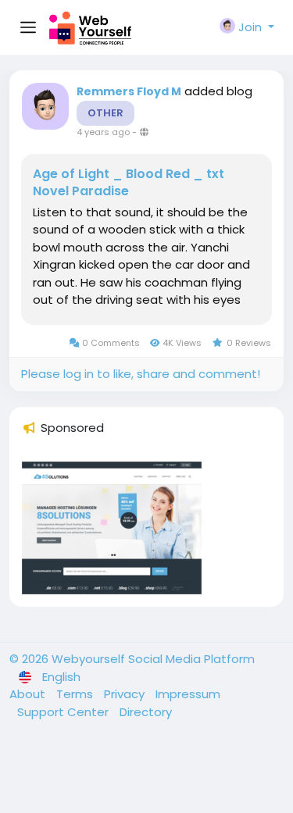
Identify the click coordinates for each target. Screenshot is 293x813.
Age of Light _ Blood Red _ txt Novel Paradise (128, 183)
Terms (76, 694)
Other (105, 112)
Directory (146, 712)
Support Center (64, 712)
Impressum (187, 694)
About (28, 694)
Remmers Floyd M (129, 91)
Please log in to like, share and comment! (140, 373)
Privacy (126, 694)
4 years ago (103, 132)
